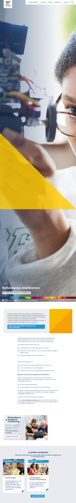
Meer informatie (12, 436)
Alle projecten (37, 496)
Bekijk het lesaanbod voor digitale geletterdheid (22, 326)
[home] (8, 4)
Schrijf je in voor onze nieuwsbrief (28, 300)
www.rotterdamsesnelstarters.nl (31, 400)
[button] (34, 2)
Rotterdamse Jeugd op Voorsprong (11, 431)
